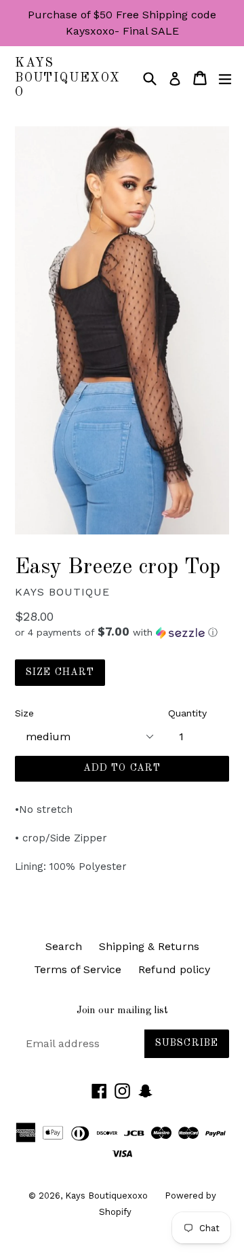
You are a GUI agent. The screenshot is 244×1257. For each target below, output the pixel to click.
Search (63, 946)
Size (24, 713)
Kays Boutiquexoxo (68, 77)
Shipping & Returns (149, 946)
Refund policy (174, 969)
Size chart (60, 672)
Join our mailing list (122, 1011)
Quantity (187, 713)
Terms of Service (77, 969)
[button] (122, 632)
